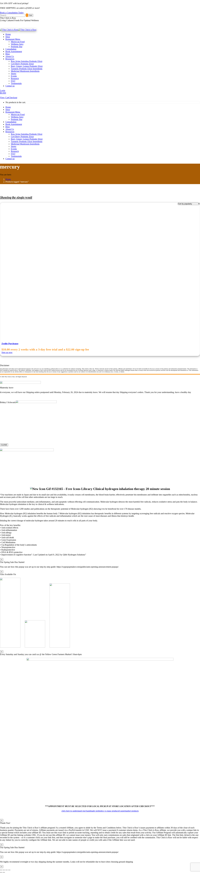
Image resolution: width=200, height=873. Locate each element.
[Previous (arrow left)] (1, 872)
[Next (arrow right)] (4, 872)
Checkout (13, 97)
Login (2, 90)
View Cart (4, 97)
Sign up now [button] (7, 352)
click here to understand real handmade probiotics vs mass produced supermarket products (100, 811)
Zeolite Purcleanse (9, 343)
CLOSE (4, 445)
